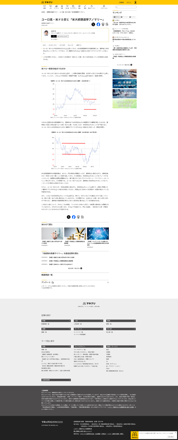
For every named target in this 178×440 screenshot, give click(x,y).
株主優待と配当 (46, 368)
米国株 (108, 352)
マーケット (78, 329)
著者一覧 (108, 324)
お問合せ (103, 434)
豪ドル (79, 45)
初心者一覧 (109, 332)
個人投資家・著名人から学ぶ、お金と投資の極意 (55, 370)
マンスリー (133, 17)
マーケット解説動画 (79, 334)
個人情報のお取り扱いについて (83, 431)
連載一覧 (44, 332)
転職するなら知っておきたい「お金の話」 (86, 366)
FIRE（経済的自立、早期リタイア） (84, 359)
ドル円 (63, 45)
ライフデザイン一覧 (79, 349)
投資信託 (108, 357)
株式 (107, 349)
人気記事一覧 (78, 324)
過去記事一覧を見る (74, 268)
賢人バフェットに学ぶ (47, 357)
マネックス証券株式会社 (87, 434)
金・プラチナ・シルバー (113, 366)
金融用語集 (46, 380)
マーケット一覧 (78, 332)
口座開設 (121, 2)
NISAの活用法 (45, 352)
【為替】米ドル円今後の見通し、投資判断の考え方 (55, 360)
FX (45, 45)
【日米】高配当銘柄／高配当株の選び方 (53, 366)
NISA (107, 368)
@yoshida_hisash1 (62, 36)
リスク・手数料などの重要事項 (83, 429)
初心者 (109, 329)
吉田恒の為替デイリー (52, 12)
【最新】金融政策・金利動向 (49, 354)
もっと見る (54, 39)
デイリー (117, 17)
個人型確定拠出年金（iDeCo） (115, 371)
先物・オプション (111, 364)
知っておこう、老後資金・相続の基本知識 (86, 354)
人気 (76, 321)
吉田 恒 (53, 31)
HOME (43, 12)
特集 (43, 346)
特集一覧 (44, 349)
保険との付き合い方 (79, 361)
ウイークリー (125, 17)
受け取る (170, 437)
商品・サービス (112, 346)
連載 (43, 329)
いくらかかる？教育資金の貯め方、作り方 (86, 364)
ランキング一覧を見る (123, 65)
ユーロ (71, 45)
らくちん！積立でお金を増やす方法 (51, 363)
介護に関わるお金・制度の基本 (83, 357)
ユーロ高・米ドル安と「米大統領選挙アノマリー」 (72, 12)
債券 (107, 359)
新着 (43, 321)
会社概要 (97, 434)
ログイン (129, 2)
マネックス (53, 45)
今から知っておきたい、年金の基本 (84, 352)
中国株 (108, 354)
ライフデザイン (80, 346)
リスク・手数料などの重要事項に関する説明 (121, 407)
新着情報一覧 (45, 324)
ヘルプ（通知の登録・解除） (115, 434)
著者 (108, 321)
